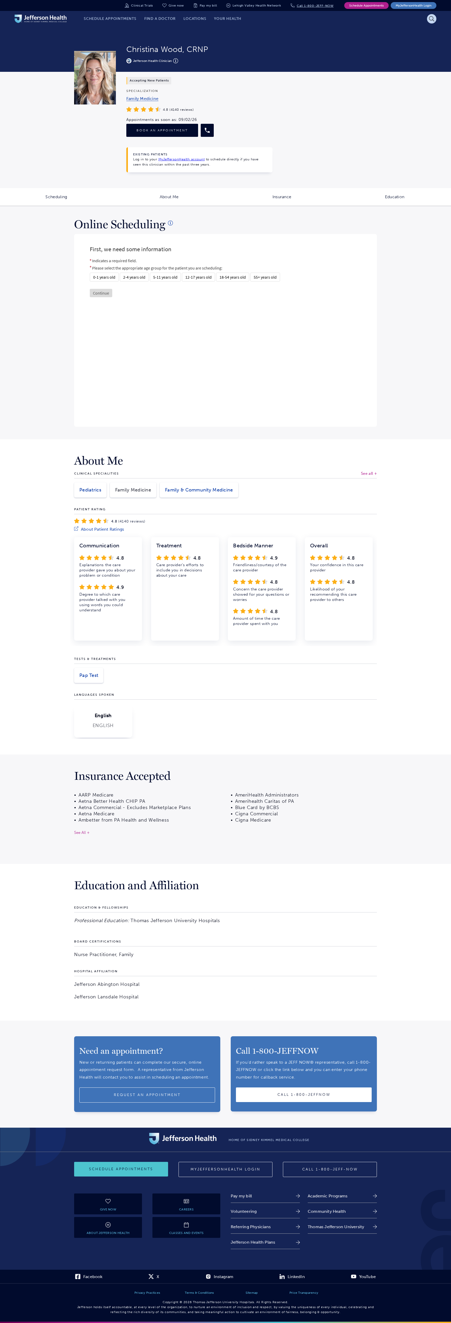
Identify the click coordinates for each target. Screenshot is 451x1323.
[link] (142, 98)
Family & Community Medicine (199, 490)
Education (418, 200)
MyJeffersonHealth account (181, 159)
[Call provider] (207, 130)
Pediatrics (90, 490)
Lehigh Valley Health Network (257, 5)
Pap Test (88, 675)
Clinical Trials (142, 5)
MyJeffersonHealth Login (413, 5)
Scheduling (79, 200)
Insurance (305, 200)
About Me (192, 200)
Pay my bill (208, 5)
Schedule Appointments (366, 5)
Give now (176, 5)
